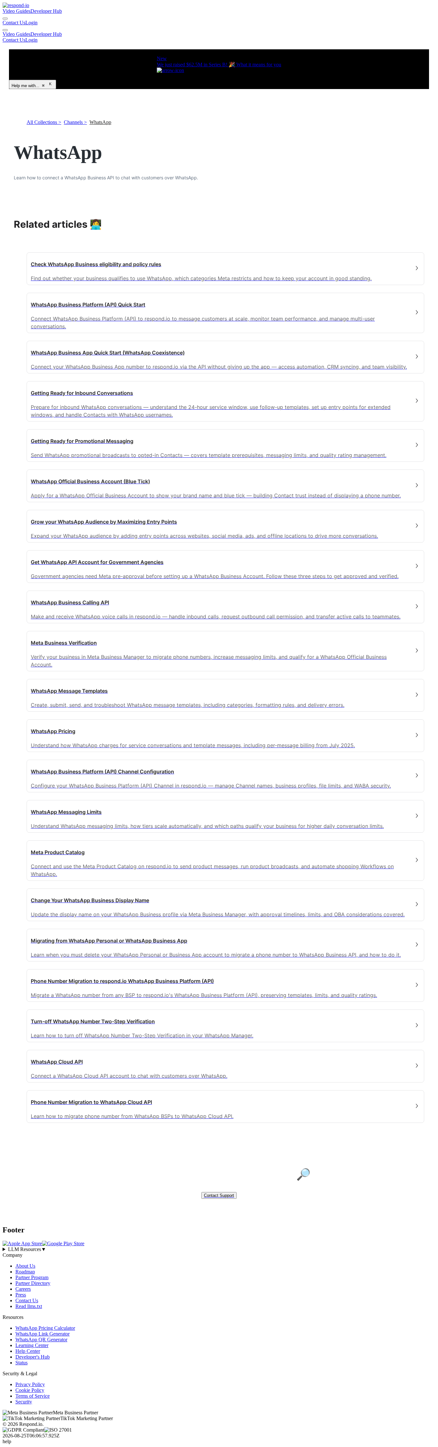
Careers (23, 1289)
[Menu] (5, 30)
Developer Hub (46, 11)
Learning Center (31, 1345)
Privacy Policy (30, 1384)
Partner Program (31, 1277)
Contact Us (14, 22)
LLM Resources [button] (27, 1249)
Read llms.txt (28, 1306)
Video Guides (16, 11)
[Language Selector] (5, 19)
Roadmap (25, 1271)
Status (21, 1362)
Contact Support (219, 1195)
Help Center (27, 1351)
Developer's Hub (32, 1357)
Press (20, 1294)
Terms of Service (32, 1396)
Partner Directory (32, 1283)
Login (31, 22)
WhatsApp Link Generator (42, 1334)
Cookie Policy (29, 1390)
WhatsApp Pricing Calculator (45, 1328)
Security (23, 1401)
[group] (219, 1249)
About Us (25, 1266)
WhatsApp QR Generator (41, 1339)
